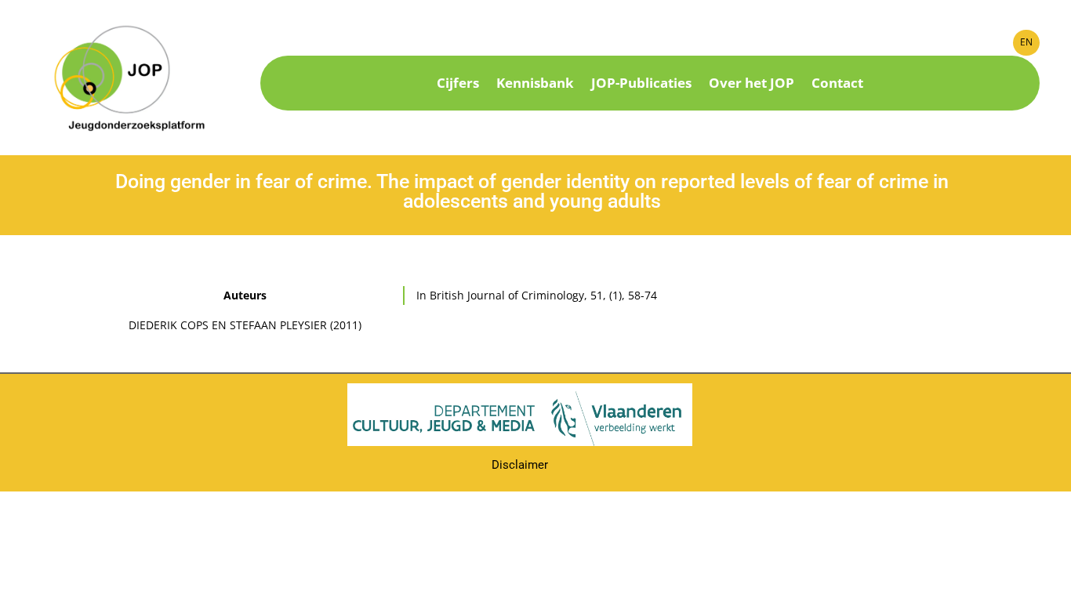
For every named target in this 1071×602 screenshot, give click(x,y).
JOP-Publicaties (641, 85)
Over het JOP (751, 85)
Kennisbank (535, 85)
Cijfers (458, 85)
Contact (837, 85)
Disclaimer (520, 465)
